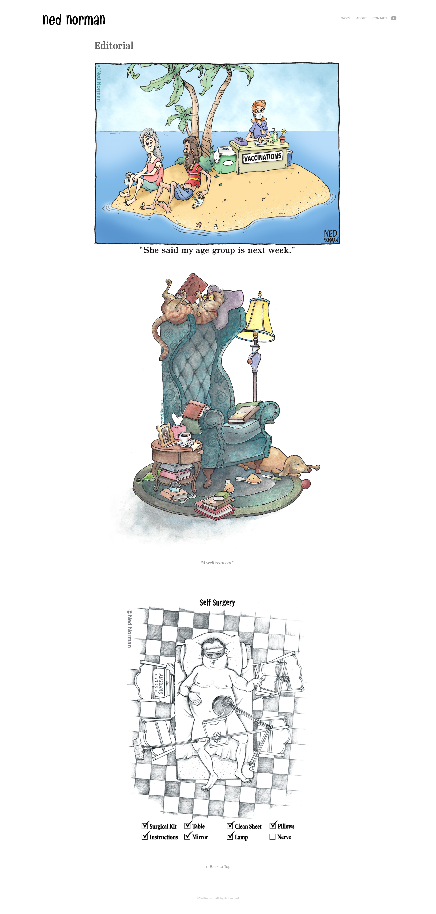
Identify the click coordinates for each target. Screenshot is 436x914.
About (361, 18)
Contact (379, 18)
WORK (346, 18)
